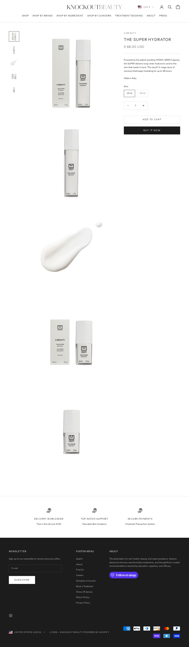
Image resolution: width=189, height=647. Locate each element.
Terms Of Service (84, 591)
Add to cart (152, 119)
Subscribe (22, 579)
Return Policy (83, 597)
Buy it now (152, 130)
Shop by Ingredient (69, 15)
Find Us (80, 569)
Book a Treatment (84, 586)
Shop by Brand (42, 15)
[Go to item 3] (14, 63)
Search (79, 558)
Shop (25, 15)
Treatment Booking (129, 15)
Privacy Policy (83, 602)
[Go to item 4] (14, 76)
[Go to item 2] (14, 50)
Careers (79, 575)
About (151, 15)
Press (163, 15)
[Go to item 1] (14, 36)
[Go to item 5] (14, 90)
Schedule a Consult (85, 580)
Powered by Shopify (96, 632)
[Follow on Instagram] (11, 615)
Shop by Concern (99, 15)
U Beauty (130, 33)
